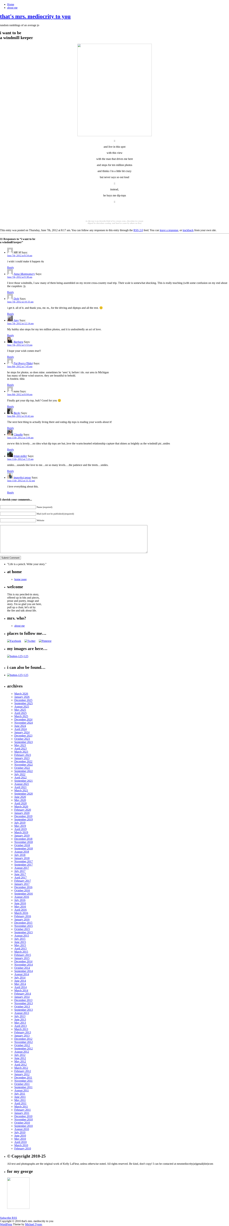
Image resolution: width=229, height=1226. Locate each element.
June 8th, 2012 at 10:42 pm (20, 416)
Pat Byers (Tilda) (23, 363)
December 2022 (23, 761)
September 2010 (23, 1125)
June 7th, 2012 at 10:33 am (20, 301)
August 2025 (21, 706)
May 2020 (20, 800)
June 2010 (20, 1135)
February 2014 (22, 993)
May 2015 (20, 945)
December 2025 (23, 700)
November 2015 (23, 925)
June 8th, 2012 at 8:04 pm (19, 394)
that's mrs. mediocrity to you (35, 16)
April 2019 (20, 829)
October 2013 (22, 1006)
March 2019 (21, 832)
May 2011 (20, 1100)
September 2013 (23, 1009)
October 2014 (22, 967)
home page (20, 579)
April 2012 (20, 1064)
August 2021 (21, 783)
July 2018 (19, 854)
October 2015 (22, 929)
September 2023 (23, 742)
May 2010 (20, 1138)
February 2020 (22, 809)
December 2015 (23, 922)
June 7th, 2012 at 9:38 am (19, 277)
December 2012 (23, 1038)
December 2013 (23, 1000)
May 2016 (20, 906)
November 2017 (23, 861)
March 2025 (21, 716)
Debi (16, 298)
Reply (10, 267)
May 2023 (20, 745)
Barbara (18, 341)
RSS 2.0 (138, 230)
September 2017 (23, 864)
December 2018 (23, 838)
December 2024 (23, 719)
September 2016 (23, 893)
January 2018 (22, 858)
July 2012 (19, 1054)
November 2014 (23, 964)
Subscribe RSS (8, 1217)
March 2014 (21, 990)
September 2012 (23, 1048)
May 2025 (20, 709)
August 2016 (21, 896)
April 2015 (20, 948)
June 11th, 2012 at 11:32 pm (21, 480)
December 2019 (23, 816)
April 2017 (20, 877)
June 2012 (20, 1058)
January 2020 (22, 813)
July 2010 (19, 1132)
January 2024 (22, 732)
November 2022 (23, 764)
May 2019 (20, 825)
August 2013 (21, 1013)
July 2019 (19, 822)
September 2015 (23, 932)
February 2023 (22, 754)
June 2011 (20, 1096)
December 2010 (23, 1116)
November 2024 (23, 722)
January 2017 (22, 883)
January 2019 (22, 835)
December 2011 (23, 1077)
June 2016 (20, 903)
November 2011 (23, 1080)
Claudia (18, 434)
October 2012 (22, 1045)
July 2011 (19, 1093)
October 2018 (22, 845)
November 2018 (23, 842)
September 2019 (23, 819)
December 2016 (23, 887)
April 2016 (20, 909)
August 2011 (21, 1090)
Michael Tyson (33, 1224)
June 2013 (20, 1019)
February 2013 (22, 1032)
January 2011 (21, 1113)
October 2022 (22, 767)
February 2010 (22, 1148)
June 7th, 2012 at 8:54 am (19, 255)
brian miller (20, 456)
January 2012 (22, 1074)
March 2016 (21, 913)
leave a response (169, 230)
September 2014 (23, 971)
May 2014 (20, 983)
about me (12, 7)
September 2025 (23, 703)
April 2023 (20, 748)
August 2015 (21, 935)
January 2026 (22, 696)
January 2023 (22, 758)
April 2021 (20, 787)
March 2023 (21, 751)
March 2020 (21, 806)
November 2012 (23, 1042)
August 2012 (21, 1051)
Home (10, 4)
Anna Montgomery (24, 273)
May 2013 (20, 1022)
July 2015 (19, 938)
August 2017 (21, 867)
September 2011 (23, 1087)
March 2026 (21, 693)
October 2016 (22, 890)
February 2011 (22, 1109)
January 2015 (22, 958)
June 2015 (20, 942)
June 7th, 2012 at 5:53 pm (19, 345)
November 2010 (23, 1119)
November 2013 (23, 1003)
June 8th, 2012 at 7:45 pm (19, 366)
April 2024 (20, 729)
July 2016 (19, 900)
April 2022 (20, 777)
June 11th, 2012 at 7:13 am (20, 459)
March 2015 (21, 951)
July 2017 (19, 871)
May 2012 (20, 1061)
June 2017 (20, 874)
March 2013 (21, 1029)
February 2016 (22, 916)
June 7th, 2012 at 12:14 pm (20, 323)
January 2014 (22, 996)
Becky (17, 413)
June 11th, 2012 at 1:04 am (20, 437)
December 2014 (23, 961)
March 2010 (21, 1145)
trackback (188, 230)
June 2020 (20, 796)
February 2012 (22, 1071)
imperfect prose (22, 477)
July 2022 (19, 774)
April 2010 (20, 1142)
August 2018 (21, 851)
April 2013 (20, 1025)
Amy (16, 320)
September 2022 (23, 771)
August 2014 (21, 974)
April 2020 (20, 803)
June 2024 (20, 725)
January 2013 (22, 1035)
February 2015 (22, 954)
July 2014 (19, 977)
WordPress (6, 1224)
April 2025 (20, 713)
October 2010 (22, 1122)
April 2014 (20, 987)
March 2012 (21, 1067)
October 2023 (22, 738)
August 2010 (21, 1129)
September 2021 (23, 780)
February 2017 (22, 880)
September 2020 (23, 793)
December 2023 (23, 735)
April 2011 (20, 1103)
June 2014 (20, 980)
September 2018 (23, 848)
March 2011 (21, 1106)
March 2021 (21, 790)
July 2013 (19, 1016)
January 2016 (22, 919)
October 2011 (22, 1083)
